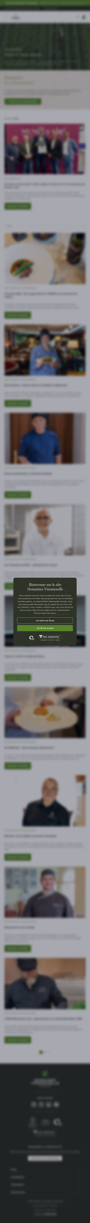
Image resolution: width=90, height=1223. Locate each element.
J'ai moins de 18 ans (45, 620)
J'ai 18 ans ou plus (45, 628)
